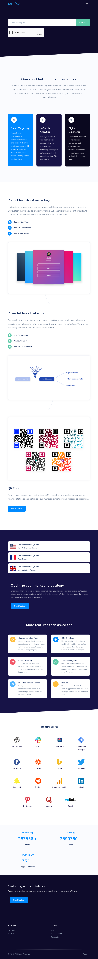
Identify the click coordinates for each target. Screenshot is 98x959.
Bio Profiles (12, 934)
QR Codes (11, 930)
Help (52, 930)
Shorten (83, 22)
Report (85, 954)
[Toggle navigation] (87, 3)
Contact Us (55, 937)
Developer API (56, 934)
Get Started (16, 508)
